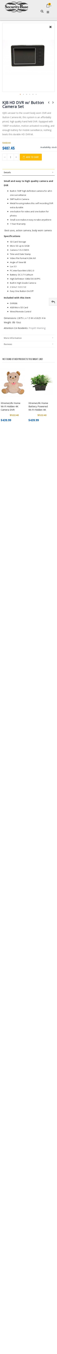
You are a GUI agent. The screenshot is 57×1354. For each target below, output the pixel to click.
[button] (50, 29)
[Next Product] (53, 102)
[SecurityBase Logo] (16, 6)
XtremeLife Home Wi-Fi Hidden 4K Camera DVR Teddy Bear (10, 406)
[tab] (28, 172)
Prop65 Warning (37, 328)
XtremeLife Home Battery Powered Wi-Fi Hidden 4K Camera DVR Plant (38, 406)
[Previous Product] (49, 102)
